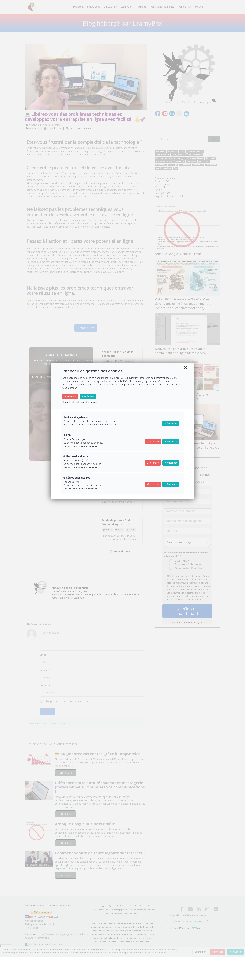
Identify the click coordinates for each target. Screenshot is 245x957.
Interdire (71, 396)
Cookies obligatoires (76, 417)
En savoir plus (71, 446)
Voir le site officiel (88, 446)
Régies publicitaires (78, 477)
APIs (68, 435)
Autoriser (89, 396)
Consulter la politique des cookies (80, 402)
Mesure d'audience (77, 456)
